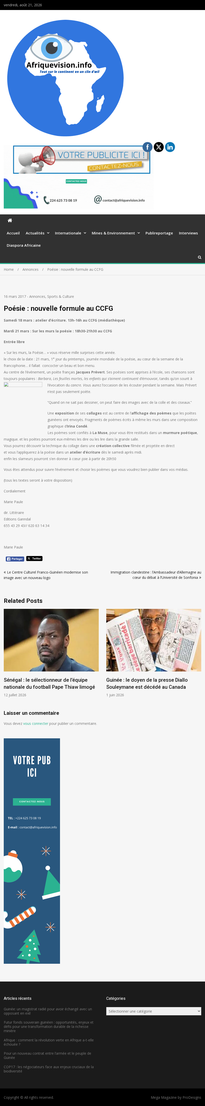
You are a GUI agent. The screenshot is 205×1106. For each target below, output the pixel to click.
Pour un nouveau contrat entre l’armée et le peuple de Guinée (47, 1055)
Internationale (68, 232)
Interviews (188, 232)
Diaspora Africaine (24, 245)
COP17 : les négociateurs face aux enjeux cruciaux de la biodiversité (49, 1068)
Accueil (13, 232)
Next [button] (198, 659)
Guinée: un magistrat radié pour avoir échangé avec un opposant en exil (48, 1011)
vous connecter (35, 723)
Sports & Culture (60, 296)
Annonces (37, 296)
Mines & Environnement (113, 232)
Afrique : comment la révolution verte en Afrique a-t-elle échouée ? (49, 1042)
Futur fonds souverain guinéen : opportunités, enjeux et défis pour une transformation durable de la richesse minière (49, 1026)
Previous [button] (7, 659)
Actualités (35, 232)
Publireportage (159, 232)
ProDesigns (191, 1097)
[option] (51, 653)
